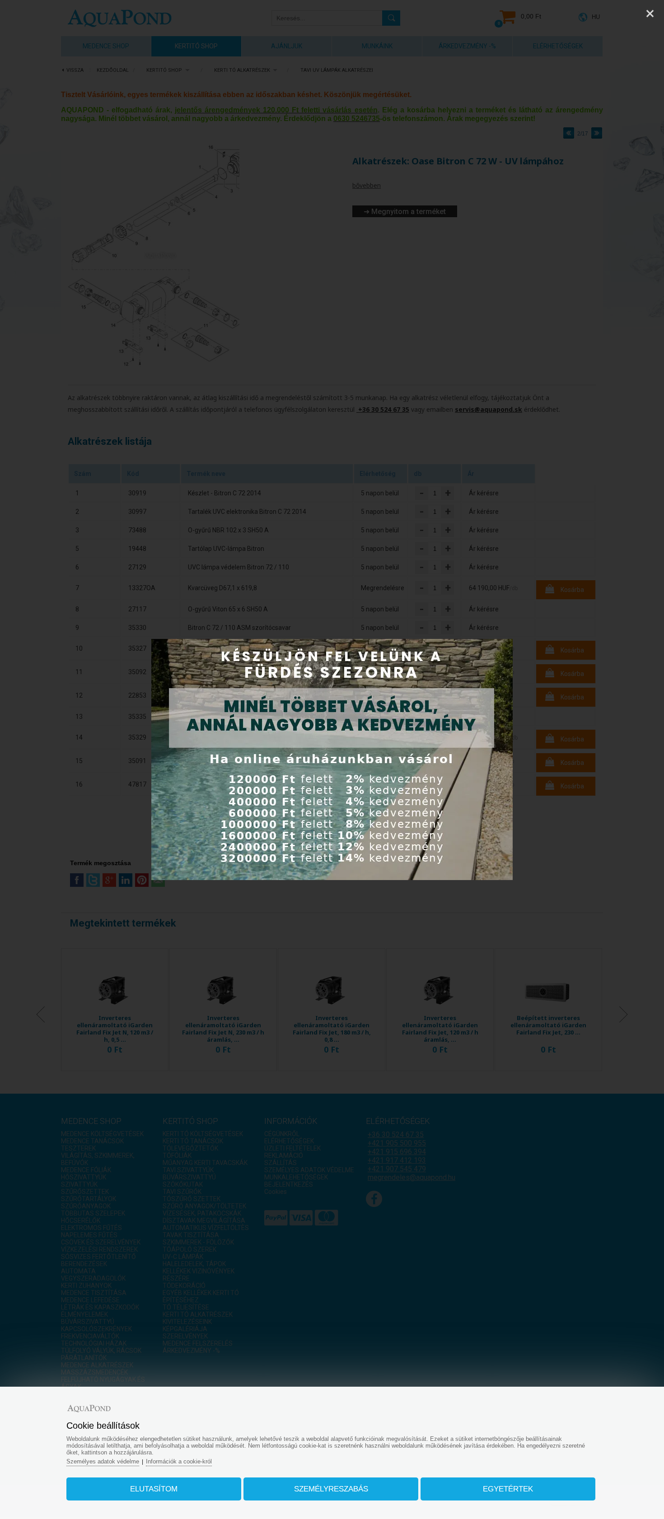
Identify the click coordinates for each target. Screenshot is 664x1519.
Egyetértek (508, 1489)
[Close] (650, 13)
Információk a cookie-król (179, 1461)
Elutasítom (154, 1489)
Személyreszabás (331, 1489)
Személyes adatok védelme (102, 1461)
